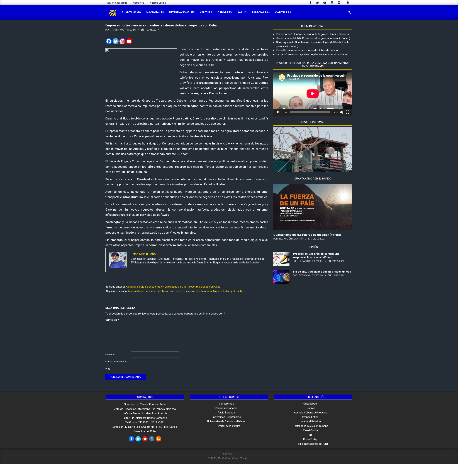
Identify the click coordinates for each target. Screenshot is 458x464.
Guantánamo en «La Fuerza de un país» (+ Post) (307, 234)
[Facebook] (109, 41)
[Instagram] (122, 41)
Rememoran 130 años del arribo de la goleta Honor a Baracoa (312, 34)
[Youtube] (129, 41)
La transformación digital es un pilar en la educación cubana (311, 54)
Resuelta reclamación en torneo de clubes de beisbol (307, 50)
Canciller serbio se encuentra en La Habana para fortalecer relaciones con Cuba (173, 286)
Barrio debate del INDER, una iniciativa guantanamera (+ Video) (313, 38)
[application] (312, 93)
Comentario (112, 319)
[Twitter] (116, 41)
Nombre (110, 354)
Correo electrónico (115, 361)
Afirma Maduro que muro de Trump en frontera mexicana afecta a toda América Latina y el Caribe (185, 291)
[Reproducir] (278, 112)
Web (107, 368)
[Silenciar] (342, 112)
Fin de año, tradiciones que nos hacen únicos (322, 271)
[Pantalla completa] (347, 112)
